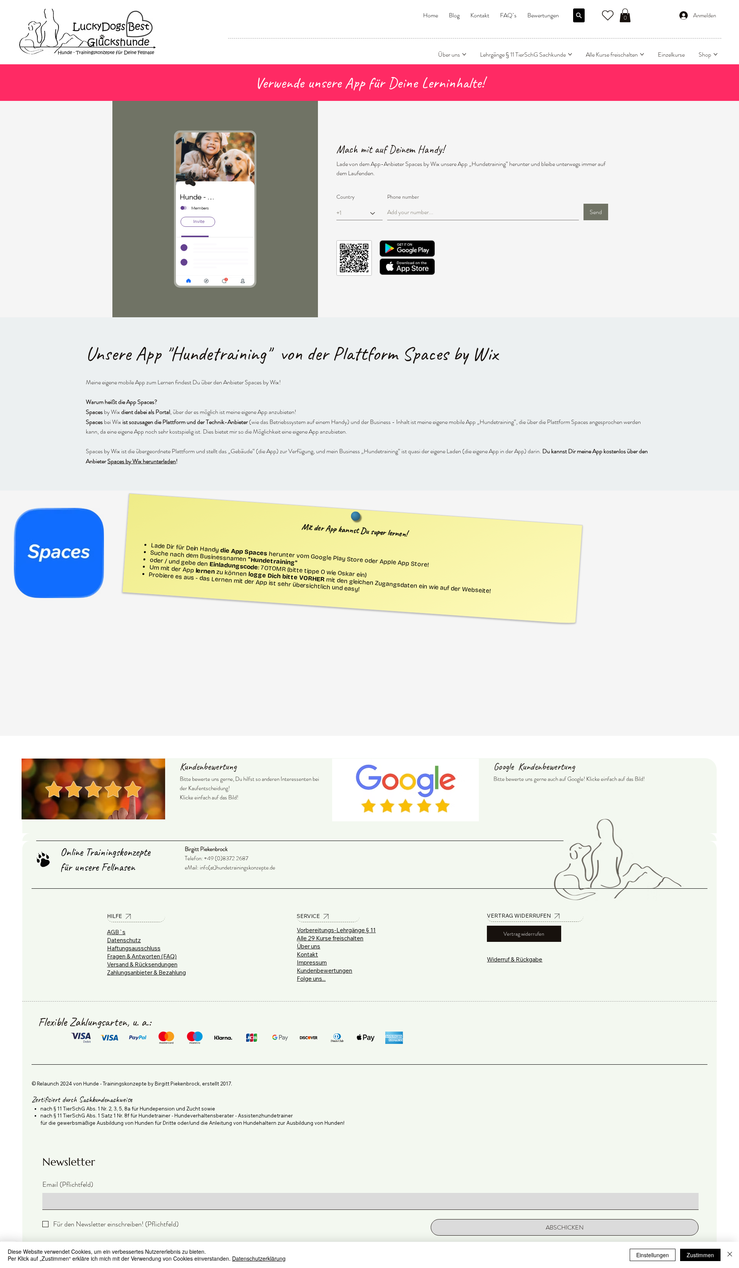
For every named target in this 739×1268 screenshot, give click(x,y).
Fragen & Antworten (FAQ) (142, 956)
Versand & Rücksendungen (142, 964)
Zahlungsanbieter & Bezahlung (146, 972)
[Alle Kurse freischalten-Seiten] (642, 54)
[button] (625, 15)
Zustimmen (700, 1255)
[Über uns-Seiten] (464, 54)
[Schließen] (729, 1255)
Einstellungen (652, 1255)
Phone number (403, 196)
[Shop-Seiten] (715, 54)
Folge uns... (311, 978)
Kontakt (307, 954)
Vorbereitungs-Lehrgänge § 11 (336, 930)
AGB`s (116, 932)
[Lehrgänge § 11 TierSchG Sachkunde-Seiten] (570, 54)
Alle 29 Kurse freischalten (330, 938)
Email (67, 1184)
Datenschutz (124, 940)
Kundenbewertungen (324, 970)
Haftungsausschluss (134, 948)
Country (345, 196)
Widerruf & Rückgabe (514, 959)
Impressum (312, 962)
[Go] (579, 15)
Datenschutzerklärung (259, 1258)
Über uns (308, 946)
